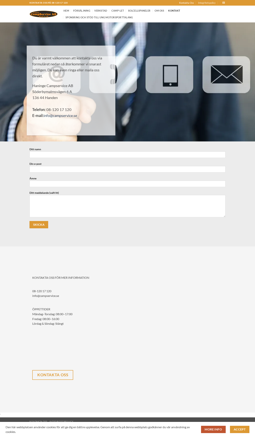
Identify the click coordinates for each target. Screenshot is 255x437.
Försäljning (81, 10)
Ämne (32, 178)
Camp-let (117, 10)
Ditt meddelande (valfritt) (44, 192)
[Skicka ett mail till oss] (224, 2)
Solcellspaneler (139, 10)
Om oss (159, 10)
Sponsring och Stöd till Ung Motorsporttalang (99, 17)
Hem (66, 10)
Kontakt (174, 10)
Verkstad (100, 10)
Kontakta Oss (186, 2)
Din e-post (35, 163)
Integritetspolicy (207, 2)
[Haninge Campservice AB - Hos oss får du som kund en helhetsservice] (43, 14)
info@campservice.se (60, 115)
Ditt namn (35, 149)
